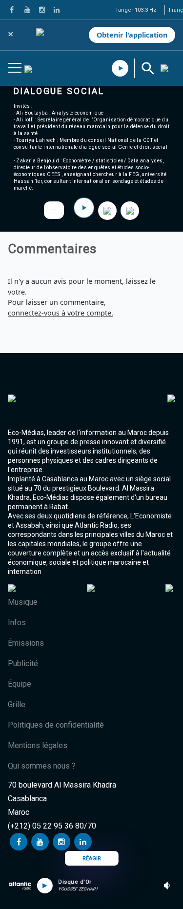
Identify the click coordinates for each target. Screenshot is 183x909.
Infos (17, 622)
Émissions (26, 643)
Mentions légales (37, 745)
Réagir (91, 858)
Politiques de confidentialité (56, 725)
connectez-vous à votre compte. (60, 312)
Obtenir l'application (132, 35)
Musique (23, 602)
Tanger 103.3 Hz (135, 10)
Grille (16, 704)
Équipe (19, 684)
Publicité (23, 663)
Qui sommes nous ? (42, 766)
